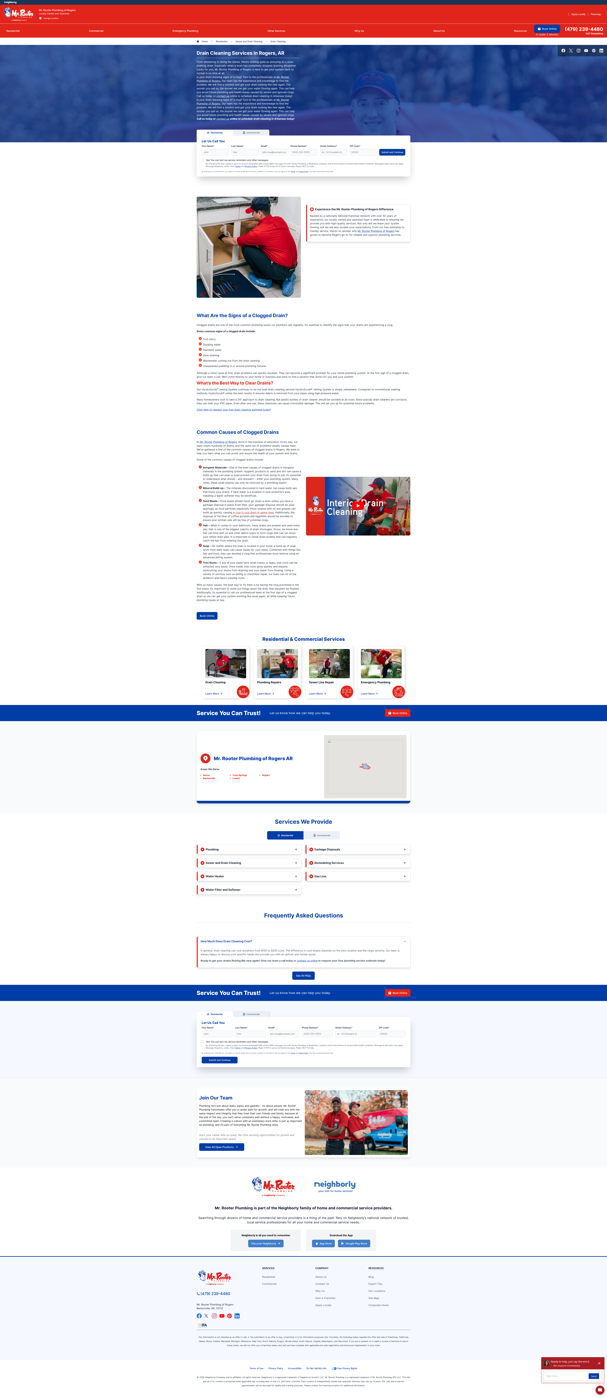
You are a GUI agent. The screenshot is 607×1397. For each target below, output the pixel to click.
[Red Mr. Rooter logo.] (273, 1186)
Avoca (206, 775)
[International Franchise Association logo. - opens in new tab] (202, 1325)
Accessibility (294, 1368)
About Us (321, 1276)
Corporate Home (378, 1305)
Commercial (253, 132)
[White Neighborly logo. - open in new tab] (10, 2)
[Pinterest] (594, 50)
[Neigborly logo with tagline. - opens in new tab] (335, 1186)
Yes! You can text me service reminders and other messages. (237, 160)
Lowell (236, 778)
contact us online (307, 960)
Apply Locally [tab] (578, 14)
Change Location (50, 18)
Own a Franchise (325, 1298)
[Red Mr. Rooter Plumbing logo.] (224, 1277)
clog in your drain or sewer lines (254, 512)
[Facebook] (563, 50)
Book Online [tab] (549, 28)
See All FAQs (303, 975)
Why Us (320, 1290)
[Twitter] (571, 50)
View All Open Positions (219, 1147)
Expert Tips (375, 1283)
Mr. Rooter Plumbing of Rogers (376, 231)
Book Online (207, 615)
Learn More (212, 693)
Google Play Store (356, 1243)
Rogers (266, 775)
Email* (264, 146)
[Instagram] (578, 50)
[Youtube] (586, 50)
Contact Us (322, 1283)
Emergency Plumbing (375, 682)
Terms (237, 166)
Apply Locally (323, 1305)
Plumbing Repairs (269, 682)
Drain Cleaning (215, 682)
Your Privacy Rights (347, 1368)
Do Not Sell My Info (316, 1368)
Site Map (373, 1298)
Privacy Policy (251, 166)
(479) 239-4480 (215, 1293)
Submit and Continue (392, 152)
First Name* (208, 146)
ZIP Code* (355, 146)
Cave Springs (240, 775)
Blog (371, 1276)
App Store (326, 1243)
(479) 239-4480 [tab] (584, 29)
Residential (217, 132)
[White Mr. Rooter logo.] (19, 14)
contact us (222, 96)
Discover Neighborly (263, 1243)
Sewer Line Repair (321, 682)
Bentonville (209, 778)
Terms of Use (257, 1368)
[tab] (185, 31)
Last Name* (237, 146)
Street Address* (328, 146)
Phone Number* (299, 146)
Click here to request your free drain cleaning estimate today (233, 409)
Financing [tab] (596, 14)
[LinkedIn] (601, 50)
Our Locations (376, 1290)
